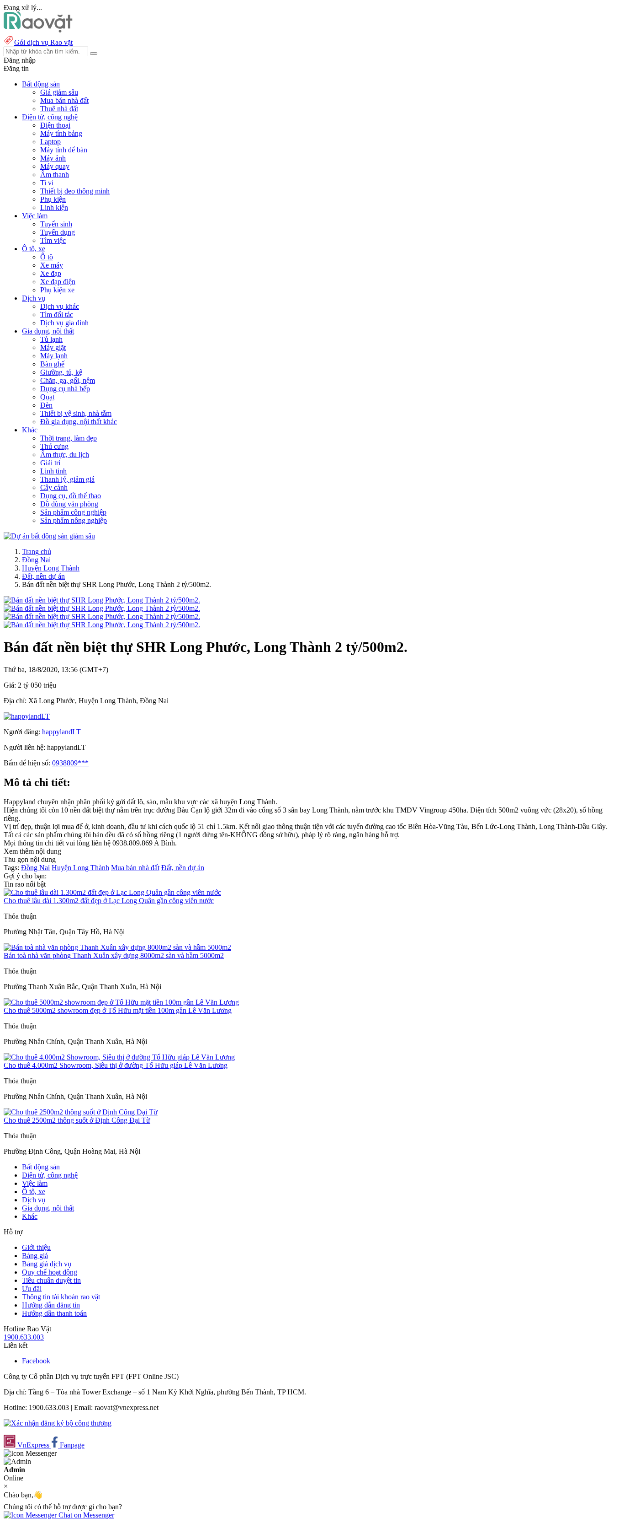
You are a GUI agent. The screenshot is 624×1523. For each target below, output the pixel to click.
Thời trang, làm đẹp (68, 438)
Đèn (46, 405)
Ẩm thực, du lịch (64, 454)
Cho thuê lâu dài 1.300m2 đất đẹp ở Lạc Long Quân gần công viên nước (109, 900)
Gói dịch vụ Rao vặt (43, 42)
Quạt (47, 397)
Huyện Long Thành (50, 568)
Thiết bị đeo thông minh (75, 191)
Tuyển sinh (56, 224)
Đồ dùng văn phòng (69, 504)
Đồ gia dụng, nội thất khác (78, 421)
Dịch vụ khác (59, 306)
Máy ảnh (53, 158)
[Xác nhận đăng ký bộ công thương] (57, 1423)
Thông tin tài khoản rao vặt (61, 1297)
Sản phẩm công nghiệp (73, 512)
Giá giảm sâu (59, 92)
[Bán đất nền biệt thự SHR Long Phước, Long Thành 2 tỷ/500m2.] (102, 600)
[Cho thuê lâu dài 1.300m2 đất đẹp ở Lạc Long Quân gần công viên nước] (112, 892)
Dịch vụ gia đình (64, 323)
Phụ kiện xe (57, 290)
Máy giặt (53, 347)
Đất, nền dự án (43, 576)
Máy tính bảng (61, 133)
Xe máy (51, 265)
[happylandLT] (27, 716)
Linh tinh (53, 471)
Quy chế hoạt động (49, 1272)
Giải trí (50, 463)
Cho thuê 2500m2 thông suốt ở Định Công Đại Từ (77, 1120)
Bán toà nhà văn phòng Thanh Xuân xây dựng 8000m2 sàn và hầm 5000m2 (114, 955)
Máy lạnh (54, 356)
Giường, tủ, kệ (61, 372)
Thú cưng (54, 446)
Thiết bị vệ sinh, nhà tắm (75, 413)
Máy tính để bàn (63, 150)
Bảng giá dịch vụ (46, 1264)
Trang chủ (36, 551)
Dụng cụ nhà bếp (65, 389)
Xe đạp (50, 273)
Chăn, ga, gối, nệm (67, 380)
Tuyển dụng (57, 232)
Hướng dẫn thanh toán (54, 1313)
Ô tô (46, 257)
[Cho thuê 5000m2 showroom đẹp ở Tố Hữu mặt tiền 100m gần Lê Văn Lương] (121, 1002)
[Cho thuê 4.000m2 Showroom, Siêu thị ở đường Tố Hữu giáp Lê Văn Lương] (119, 1057)
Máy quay (54, 166)
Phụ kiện (53, 199)
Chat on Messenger (85, 1515)
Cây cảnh (54, 487)
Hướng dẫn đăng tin (51, 1305)
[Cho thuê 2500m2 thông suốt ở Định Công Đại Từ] (81, 1112)
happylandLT (61, 732)
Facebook (36, 1361)
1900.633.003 (24, 1337)
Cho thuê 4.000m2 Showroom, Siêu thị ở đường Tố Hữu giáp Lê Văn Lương (115, 1065)
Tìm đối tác (56, 314)
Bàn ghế (52, 364)
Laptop (50, 141)
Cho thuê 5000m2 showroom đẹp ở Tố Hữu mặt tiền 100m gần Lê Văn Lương (118, 1010)
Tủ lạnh (51, 339)
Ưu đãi (32, 1288)
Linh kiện (54, 207)
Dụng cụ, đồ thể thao (70, 496)
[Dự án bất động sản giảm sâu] (49, 536)
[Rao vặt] (38, 30)
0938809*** (70, 763)
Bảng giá (35, 1255)
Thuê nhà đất (59, 109)
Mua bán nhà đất (64, 100)
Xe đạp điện (57, 281)
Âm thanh (54, 174)
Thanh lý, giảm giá (67, 479)
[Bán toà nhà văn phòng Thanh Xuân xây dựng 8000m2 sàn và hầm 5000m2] (117, 947)
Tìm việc (53, 240)
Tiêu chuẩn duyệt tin (51, 1280)
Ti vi (46, 183)
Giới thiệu (36, 1247)
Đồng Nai (36, 560)
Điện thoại (55, 125)
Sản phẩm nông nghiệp (73, 520)
